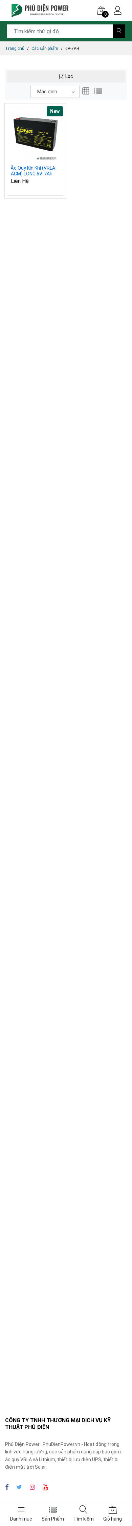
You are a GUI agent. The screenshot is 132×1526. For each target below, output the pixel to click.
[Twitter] (19, 1487)
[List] (98, 92)
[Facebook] (6, 1487)
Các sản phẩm (44, 48)
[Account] (117, 11)
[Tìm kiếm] (119, 31)
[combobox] (55, 91)
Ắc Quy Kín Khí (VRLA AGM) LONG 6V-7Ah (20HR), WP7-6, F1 (33, 171)
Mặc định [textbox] (47, 91)
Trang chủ (14, 48)
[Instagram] (32, 1487)
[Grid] (86, 92)
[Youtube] (45, 1487)
